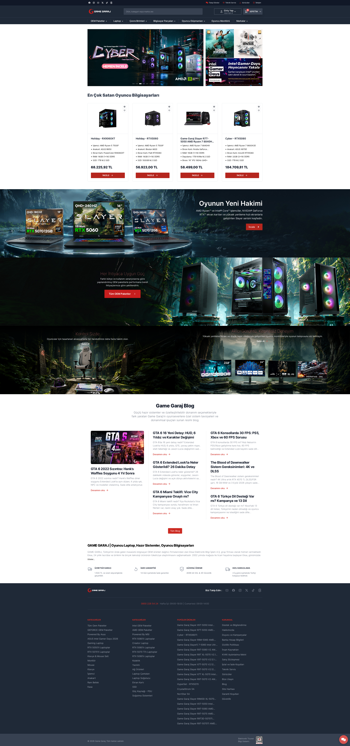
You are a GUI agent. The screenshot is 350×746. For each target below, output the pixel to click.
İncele (252, 227)
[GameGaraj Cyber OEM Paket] (145, 57)
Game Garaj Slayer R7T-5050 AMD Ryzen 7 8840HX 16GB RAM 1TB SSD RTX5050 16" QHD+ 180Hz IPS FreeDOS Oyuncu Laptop (143, 140)
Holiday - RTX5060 (92, 138)
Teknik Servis (230, 3)
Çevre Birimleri (137, 21)
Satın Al (86, 344)
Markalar (240, 21)
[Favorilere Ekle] (114, 110)
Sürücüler (246, 3)
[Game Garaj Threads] (259, 590)
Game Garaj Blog (175, 406)
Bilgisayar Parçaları (163, 21)
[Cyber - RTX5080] (187, 118)
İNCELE (96, 175)
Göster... (91, 559)
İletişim (258, 3)
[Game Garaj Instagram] (240, 590)
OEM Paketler (98, 21)
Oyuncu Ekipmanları (192, 21)
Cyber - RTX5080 (181, 138)
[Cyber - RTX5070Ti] (232, 118)
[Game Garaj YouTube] (227, 590)
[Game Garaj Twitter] (246, 590)
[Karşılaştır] (114, 107)
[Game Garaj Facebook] (233, 590)
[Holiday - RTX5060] (98, 118)
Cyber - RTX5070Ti (226, 138)
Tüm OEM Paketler (120, 293)
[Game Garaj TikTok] (253, 590)
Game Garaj (100, 741)
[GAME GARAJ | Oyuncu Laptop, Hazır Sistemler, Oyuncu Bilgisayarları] (100, 11)
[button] (201, 57)
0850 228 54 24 (149, 603)
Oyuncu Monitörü (221, 21)
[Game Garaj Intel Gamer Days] (234, 57)
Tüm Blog (175, 530)
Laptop (117, 21)
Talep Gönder (214, 3)
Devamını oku (98, 490)
